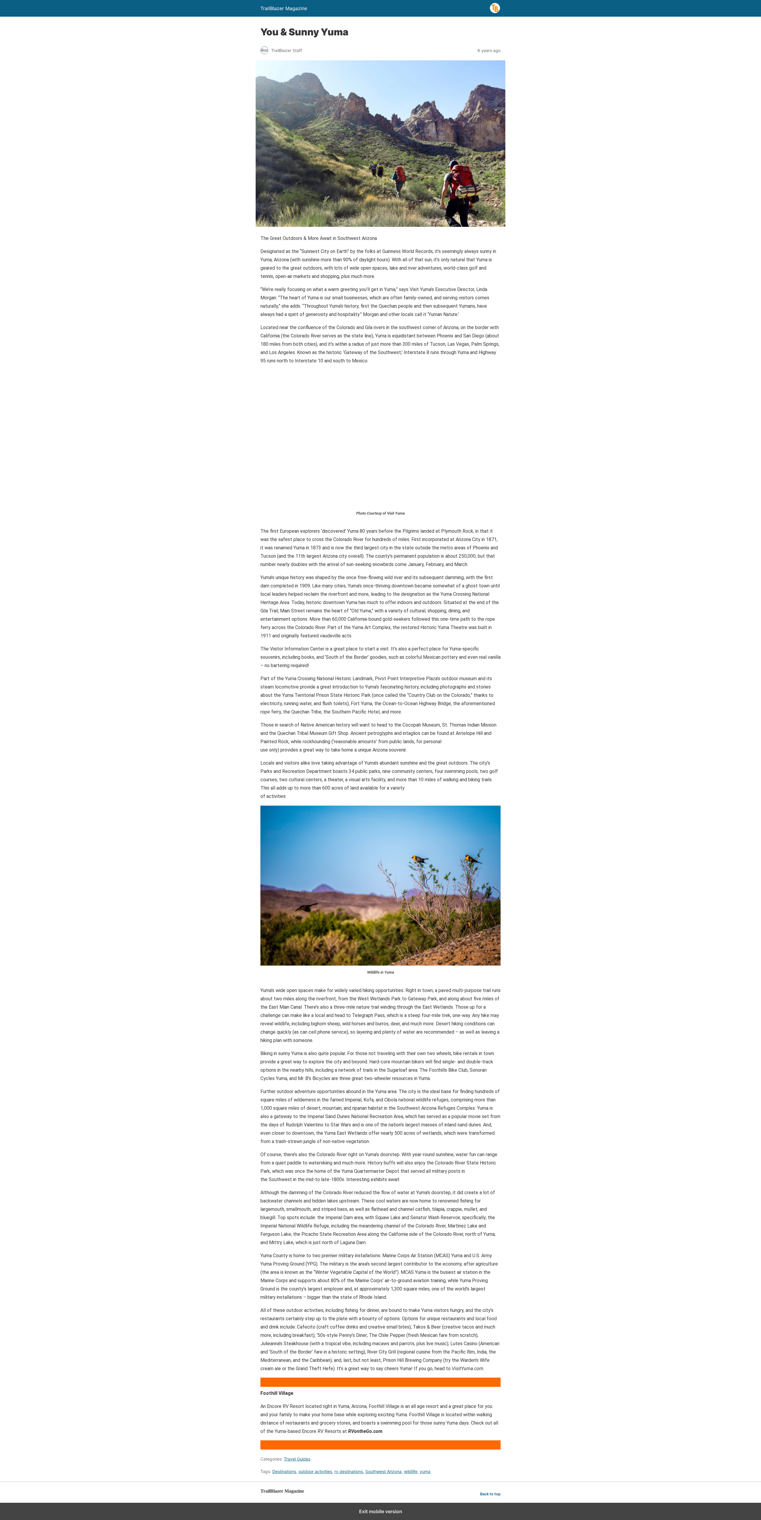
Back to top (490, 1494)
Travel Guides (297, 1458)
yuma (425, 1471)
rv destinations (348, 1471)
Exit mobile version (380, 1511)
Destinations (284, 1471)
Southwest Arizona (383, 1471)
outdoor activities (315, 1471)
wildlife (410, 1471)
